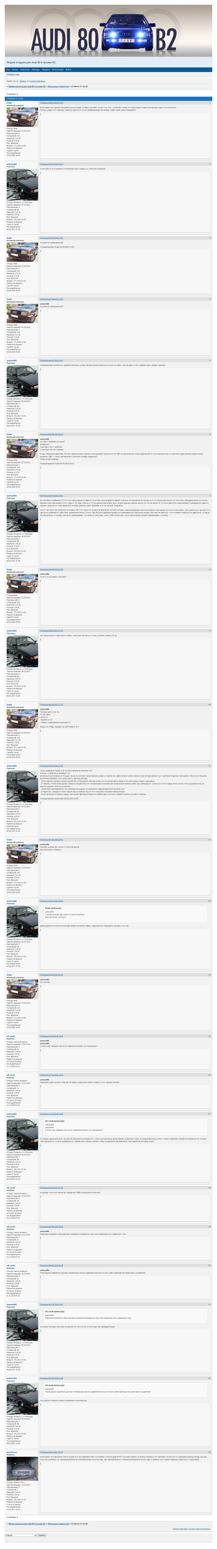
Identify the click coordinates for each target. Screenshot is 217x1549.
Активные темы (13, 74)
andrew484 (12, 164)
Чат (8, 70)
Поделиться (45, 103)
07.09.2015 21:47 (56, 1304)
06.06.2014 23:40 (56, 766)
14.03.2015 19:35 (56, 1114)
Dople (9, 103)
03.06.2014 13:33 (56, 299)
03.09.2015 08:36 (56, 1227)
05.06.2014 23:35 (56, 496)
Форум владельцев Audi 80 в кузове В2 (27, 86)
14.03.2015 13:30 (56, 1075)
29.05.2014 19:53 (56, 103)
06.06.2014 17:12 (56, 631)
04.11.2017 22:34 (56, 1452)
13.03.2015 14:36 (56, 1036)
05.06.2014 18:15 (56, 434)
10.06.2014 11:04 (56, 975)
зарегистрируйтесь (38, 81)
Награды (36, 70)
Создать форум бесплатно (199, 1529)
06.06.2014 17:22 (56, 705)
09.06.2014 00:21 (56, 901)
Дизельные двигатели (58, 86)
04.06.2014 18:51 (56, 360)
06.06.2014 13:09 (56, 569)
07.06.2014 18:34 (56, 840)
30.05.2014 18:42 (56, 164)
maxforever (12, 1452)
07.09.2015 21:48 (56, 1378)
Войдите (23, 81)
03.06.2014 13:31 (56, 238)
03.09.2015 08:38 (56, 1265)
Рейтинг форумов (180, 1529)
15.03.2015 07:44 (56, 1188)
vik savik (11, 1036)
